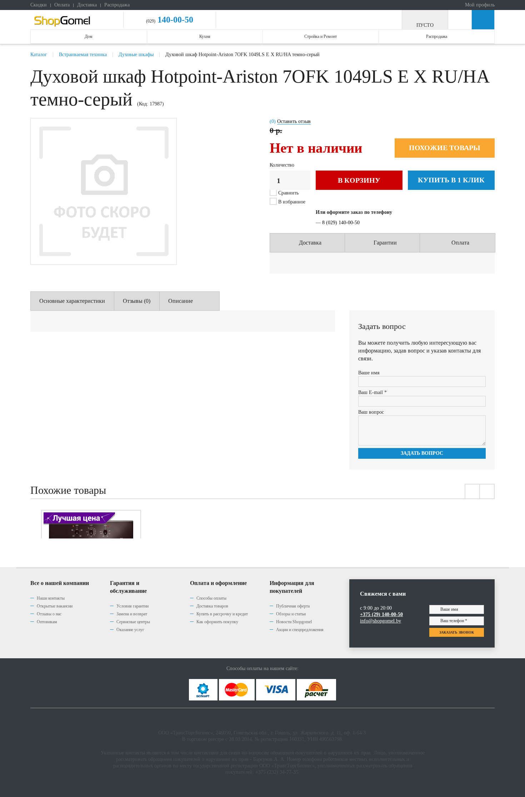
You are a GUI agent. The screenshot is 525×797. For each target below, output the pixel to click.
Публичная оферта (293, 606)
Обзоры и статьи (291, 613)
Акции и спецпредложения (300, 629)
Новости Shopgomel (294, 621)
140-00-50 (174, 19)
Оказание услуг (130, 629)
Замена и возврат (131, 613)
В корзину (359, 180)
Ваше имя (368, 372)
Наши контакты (51, 598)
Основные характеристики (72, 301)
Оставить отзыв (294, 121)
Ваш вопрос (371, 412)
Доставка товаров (212, 606)
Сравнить (288, 193)
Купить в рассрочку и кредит (222, 613)
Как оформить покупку (217, 621)
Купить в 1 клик (451, 180)
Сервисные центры (133, 621)
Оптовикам (47, 621)
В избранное (291, 202)
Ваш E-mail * (372, 392)
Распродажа (117, 5)
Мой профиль (479, 5)
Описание (180, 301)
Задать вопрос (422, 453)
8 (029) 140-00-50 (341, 222)
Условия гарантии (132, 606)
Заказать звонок (456, 632)
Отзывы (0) (136, 301)
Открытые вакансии (54, 606)
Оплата (62, 5)
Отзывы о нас (49, 613)
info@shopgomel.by (380, 621)
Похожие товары (444, 148)
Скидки (38, 5)
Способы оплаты (211, 598)
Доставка (87, 5)
